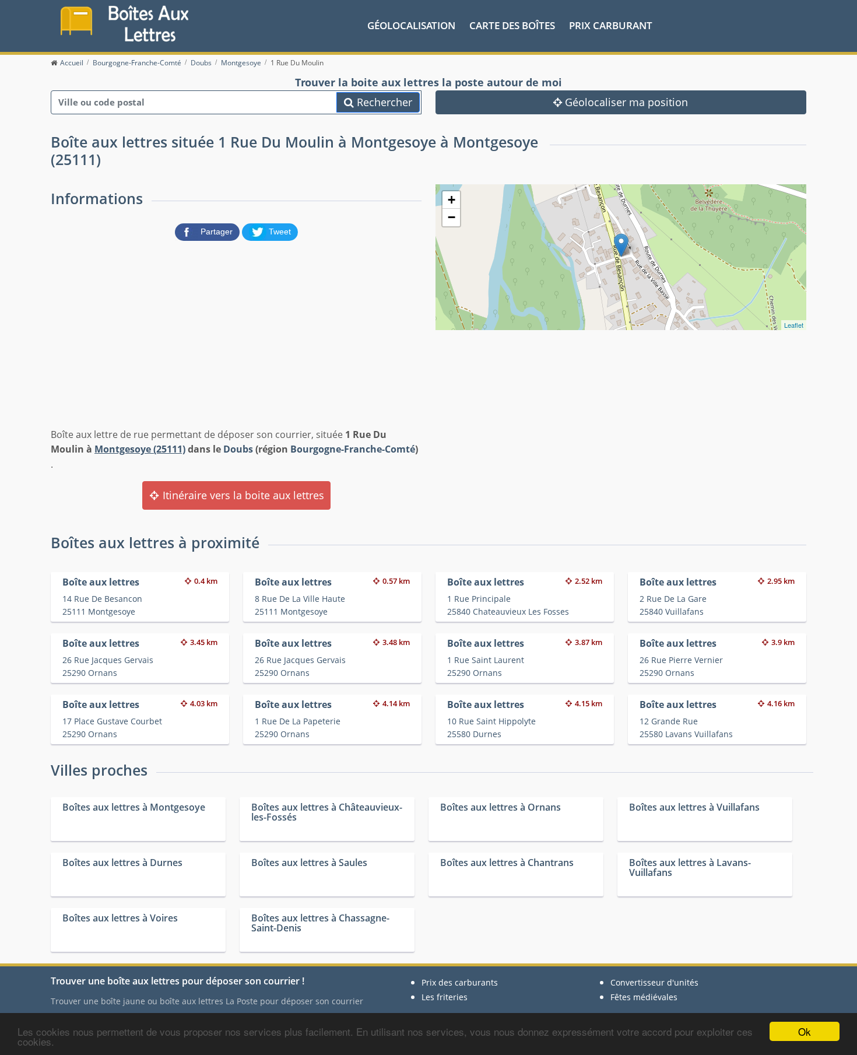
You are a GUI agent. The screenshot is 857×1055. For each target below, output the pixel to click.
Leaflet (793, 325)
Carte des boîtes (512, 25)
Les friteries (445, 997)
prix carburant (610, 25)
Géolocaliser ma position (625, 102)
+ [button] (451, 199)
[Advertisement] (236, 331)
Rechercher (383, 102)
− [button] (451, 217)
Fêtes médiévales (643, 997)
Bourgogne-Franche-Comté (352, 449)
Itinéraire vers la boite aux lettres (242, 495)
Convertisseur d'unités (654, 982)
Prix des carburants (460, 982)
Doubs (238, 449)
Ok (804, 1031)
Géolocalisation (411, 25)
